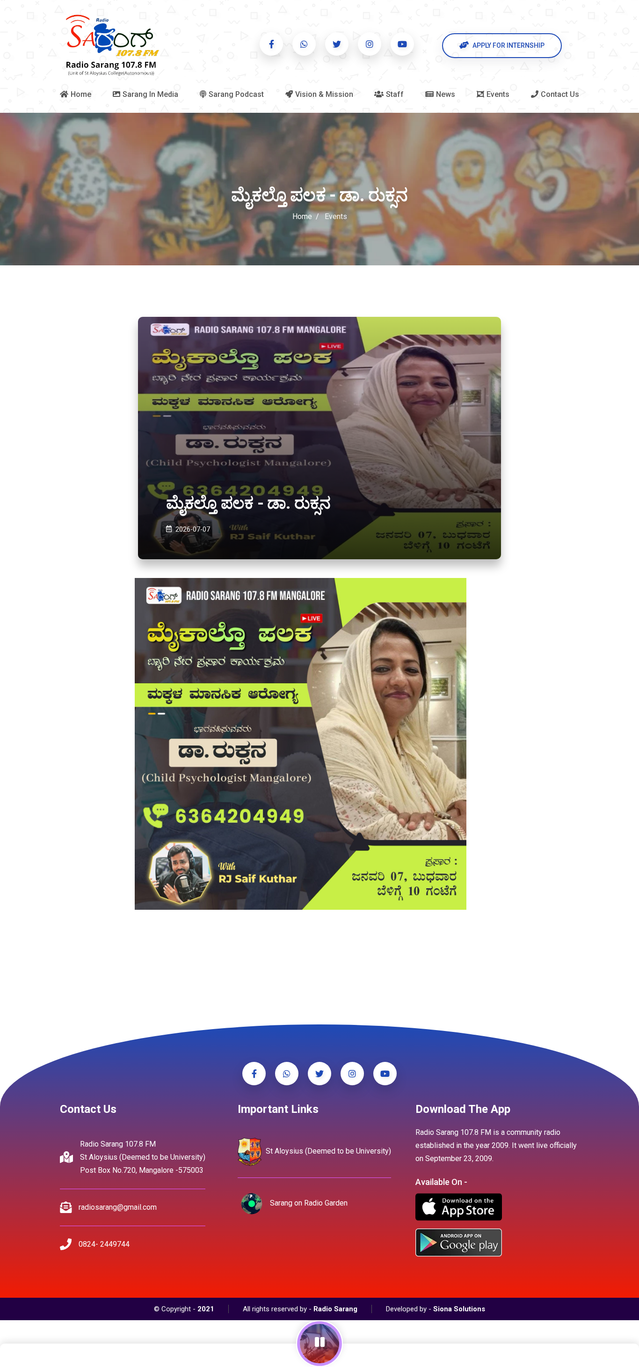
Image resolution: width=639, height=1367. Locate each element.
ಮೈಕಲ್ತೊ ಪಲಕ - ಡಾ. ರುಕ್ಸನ (248, 503)
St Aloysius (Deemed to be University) (327, 1151)
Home (302, 216)
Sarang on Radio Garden (308, 1203)
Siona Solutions (459, 1309)
